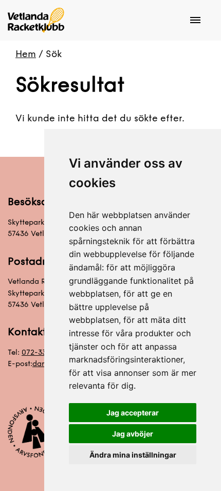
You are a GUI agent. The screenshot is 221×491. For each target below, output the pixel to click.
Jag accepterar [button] (132, 412)
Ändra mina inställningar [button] (132, 454)
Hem (25, 54)
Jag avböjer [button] (132, 433)
